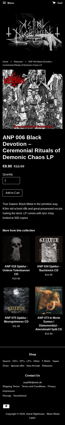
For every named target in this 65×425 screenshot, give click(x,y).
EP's (22, 361)
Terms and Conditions (34, 386)
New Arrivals (33, 365)
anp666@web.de (32, 382)
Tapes (55, 361)
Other (36, 361)
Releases (18, 62)
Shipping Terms (11, 386)
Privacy (52, 386)
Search (6, 361)
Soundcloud (19, 395)
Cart (59, 3)
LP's (29, 361)
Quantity (8, 174)
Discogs (7, 395)
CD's (15, 361)
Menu (10, 3)
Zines (6, 365)
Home (5, 62)
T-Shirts (46, 361)
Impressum (9, 391)
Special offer (17, 365)
